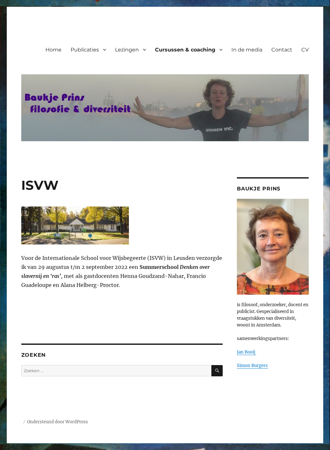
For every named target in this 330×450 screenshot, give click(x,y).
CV (305, 50)
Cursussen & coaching (185, 50)
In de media (246, 50)
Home (53, 50)
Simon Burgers (252, 365)
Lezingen (127, 50)
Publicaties (85, 50)
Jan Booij (246, 352)
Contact (281, 50)
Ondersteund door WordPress (57, 422)
